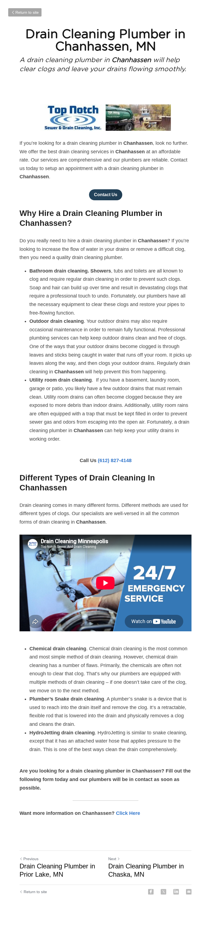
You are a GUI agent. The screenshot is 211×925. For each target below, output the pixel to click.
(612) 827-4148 (115, 460)
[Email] (188, 892)
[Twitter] (163, 892)
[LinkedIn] (176, 892)
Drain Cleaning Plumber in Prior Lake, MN (57, 870)
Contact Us (105, 194)
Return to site (27, 12)
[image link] (105, 117)
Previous (30, 859)
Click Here (128, 813)
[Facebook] (151, 892)
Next (112, 859)
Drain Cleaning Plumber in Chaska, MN (146, 870)
